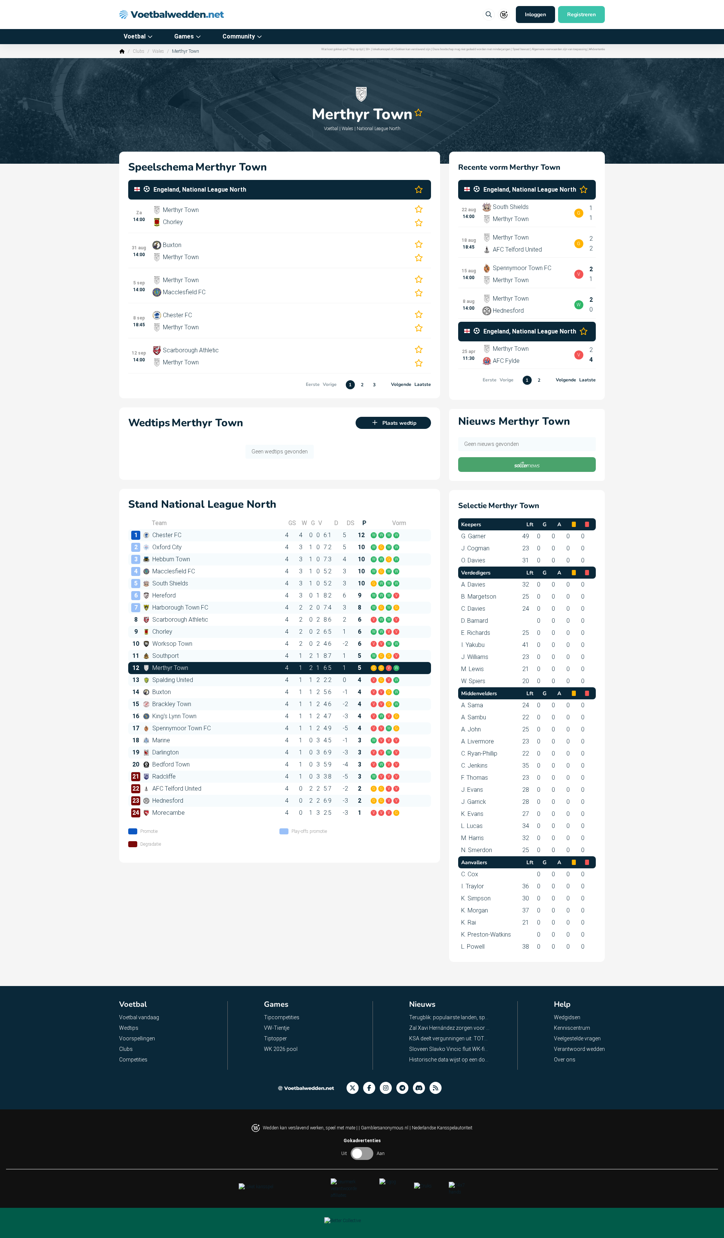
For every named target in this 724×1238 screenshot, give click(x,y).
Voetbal (135, 36)
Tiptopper (275, 1038)
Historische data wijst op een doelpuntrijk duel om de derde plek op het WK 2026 (449, 1060)
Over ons (564, 1060)
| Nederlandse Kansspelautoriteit (441, 1127)
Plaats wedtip (399, 423)
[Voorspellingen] (437, 1088)
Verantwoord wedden (579, 1049)
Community (238, 36)
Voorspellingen (137, 1038)
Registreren (581, 14)
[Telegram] (404, 1088)
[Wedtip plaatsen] (488, 14)
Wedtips (128, 1028)
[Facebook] (371, 1088)
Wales (158, 51)
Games (184, 36)
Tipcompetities (281, 1017)
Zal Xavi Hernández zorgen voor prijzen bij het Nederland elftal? (449, 1028)
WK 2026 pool (281, 1049)
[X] (355, 1088)
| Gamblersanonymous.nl (384, 1127)
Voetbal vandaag (139, 1017)
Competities (133, 1060)
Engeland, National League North (199, 189)
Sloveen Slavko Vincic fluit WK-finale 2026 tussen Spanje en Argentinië (449, 1049)
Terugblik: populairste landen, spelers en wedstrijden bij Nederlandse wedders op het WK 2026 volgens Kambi (449, 1017)
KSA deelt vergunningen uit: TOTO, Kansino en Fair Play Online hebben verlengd (449, 1038)
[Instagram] (388, 1088)
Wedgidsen (567, 1017)
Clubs (138, 51)
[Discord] (421, 1088)
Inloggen (535, 14)
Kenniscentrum (572, 1028)
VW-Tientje (276, 1028)
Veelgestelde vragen (577, 1038)
